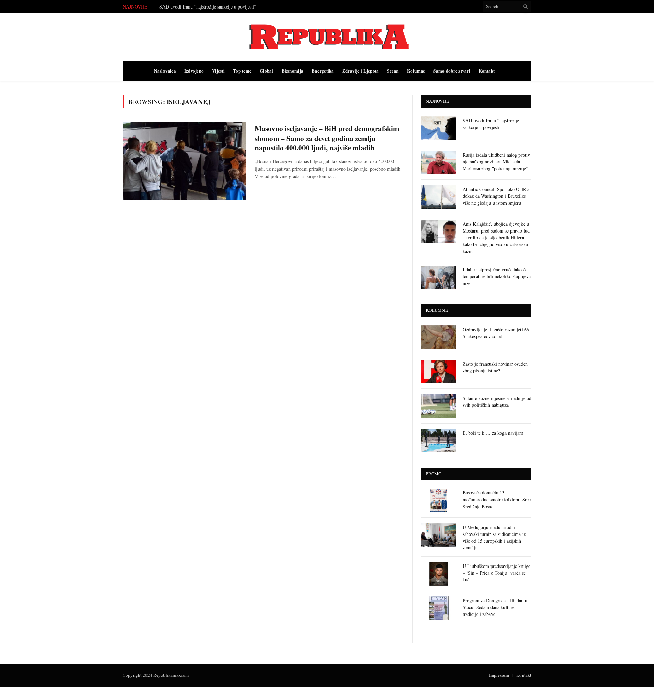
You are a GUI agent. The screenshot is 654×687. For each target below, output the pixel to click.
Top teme (242, 70)
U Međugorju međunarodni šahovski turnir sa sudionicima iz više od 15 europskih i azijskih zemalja (494, 537)
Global (267, 70)
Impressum (499, 675)
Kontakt (487, 70)
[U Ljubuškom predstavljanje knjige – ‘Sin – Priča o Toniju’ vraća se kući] (438, 574)
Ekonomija (292, 70)
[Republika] (327, 36)
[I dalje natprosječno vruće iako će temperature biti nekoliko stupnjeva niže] (438, 277)
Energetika (323, 70)
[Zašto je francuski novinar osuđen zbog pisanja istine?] (438, 371)
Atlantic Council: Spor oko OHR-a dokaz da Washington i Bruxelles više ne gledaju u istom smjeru (496, 196)
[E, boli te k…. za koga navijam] (438, 440)
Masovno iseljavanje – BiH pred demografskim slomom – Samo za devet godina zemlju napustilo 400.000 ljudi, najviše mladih (327, 138)
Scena (393, 70)
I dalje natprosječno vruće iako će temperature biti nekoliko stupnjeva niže (497, 276)
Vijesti (218, 70)
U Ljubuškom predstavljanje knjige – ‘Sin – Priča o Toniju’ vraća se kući (496, 573)
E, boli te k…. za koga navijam (493, 433)
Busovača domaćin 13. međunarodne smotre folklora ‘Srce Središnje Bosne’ (497, 499)
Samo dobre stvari (451, 70)
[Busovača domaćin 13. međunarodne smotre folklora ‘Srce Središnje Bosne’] (438, 500)
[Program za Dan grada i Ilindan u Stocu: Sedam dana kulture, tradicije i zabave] (438, 608)
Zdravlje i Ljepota (360, 70)
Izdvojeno (194, 70)
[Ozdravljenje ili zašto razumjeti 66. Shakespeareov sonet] (438, 337)
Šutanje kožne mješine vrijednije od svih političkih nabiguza (497, 401)
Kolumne (416, 70)
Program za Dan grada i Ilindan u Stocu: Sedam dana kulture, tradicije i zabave (495, 607)
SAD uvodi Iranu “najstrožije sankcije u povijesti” (207, 7)
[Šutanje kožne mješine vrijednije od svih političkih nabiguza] (438, 406)
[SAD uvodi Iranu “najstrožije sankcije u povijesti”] (438, 128)
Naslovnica (165, 70)
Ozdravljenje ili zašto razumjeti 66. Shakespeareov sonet (496, 332)
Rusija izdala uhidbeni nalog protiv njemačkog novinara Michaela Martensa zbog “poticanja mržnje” (496, 161)
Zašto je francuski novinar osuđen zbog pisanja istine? (495, 367)
